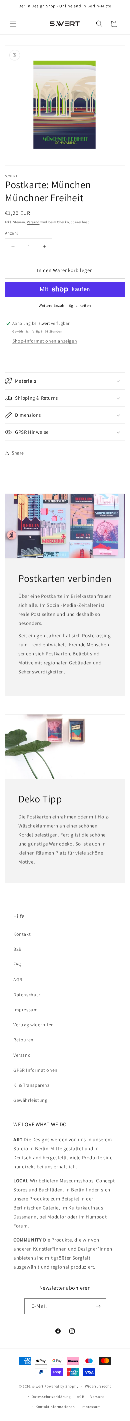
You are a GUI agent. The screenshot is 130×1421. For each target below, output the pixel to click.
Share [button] (18, 453)
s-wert (37, 1386)
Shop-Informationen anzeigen (44, 341)
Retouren (23, 1040)
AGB (17, 980)
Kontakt (22, 934)
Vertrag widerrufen (33, 1025)
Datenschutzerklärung (51, 1396)
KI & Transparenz (31, 1085)
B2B (17, 949)
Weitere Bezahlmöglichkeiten (65, 305)
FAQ (17, 964)
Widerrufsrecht (98, 1386)
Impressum (25, 1010)
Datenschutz (27, 995)
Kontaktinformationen (55, 1406)
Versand (33, 222)
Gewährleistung (30, 1100)
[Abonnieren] (98, 1306)
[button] (13, 23)
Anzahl (11, 233)
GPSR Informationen (35, 1070)
